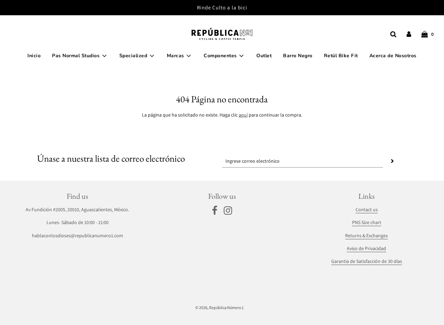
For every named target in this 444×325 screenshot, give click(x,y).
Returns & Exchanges (366, 235)
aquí (243, 115)
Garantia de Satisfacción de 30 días (366, 261)
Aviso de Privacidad (366, 248)
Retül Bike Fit (341, 55)
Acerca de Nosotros (393, 55)
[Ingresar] (409, 34)
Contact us (367, 209)
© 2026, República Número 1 (219, 307)
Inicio (34, 55)
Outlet (264, 55)
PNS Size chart (366, 222)
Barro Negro (298, 55)
